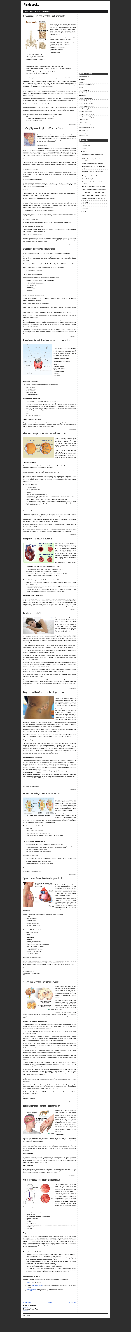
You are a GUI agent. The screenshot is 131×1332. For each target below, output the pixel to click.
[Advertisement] (93, 42)
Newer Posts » (27, 1302)
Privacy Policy (46, 11)
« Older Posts (72, 1302)
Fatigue (81, 87)
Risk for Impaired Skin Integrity (87, 127)
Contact (37, 11)
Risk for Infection (83, 130)
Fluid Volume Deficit (36, 1285)
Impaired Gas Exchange (85, 101)
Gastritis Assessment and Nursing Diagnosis (41, 1180)
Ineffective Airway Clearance (86, 109)
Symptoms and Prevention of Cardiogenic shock (42, 878)
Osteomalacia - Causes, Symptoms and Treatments (44, 16)
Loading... (25, 1307)
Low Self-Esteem (83, 122)
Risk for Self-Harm (83, 135)
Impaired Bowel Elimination (86, 98)
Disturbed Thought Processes (86, 84)
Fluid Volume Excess (84, 93)
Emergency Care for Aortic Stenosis (37, 538)
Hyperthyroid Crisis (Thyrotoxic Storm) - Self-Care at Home (47, 340)
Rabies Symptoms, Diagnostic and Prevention (41, 1106)
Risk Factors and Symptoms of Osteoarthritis (42, 793)
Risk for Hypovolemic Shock (86, 125)
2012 (82, 211)
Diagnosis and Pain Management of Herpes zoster (43, 692)
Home (26, 11)
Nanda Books (31, 5)
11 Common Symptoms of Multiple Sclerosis (41, 982)
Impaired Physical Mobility (86, 103)
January (84, 208)
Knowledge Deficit (31, 1289)
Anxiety (28, 1282)
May (83, 148)
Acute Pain (29, 1291)
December (85, 145)
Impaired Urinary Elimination (86, 106)
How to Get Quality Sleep (33, 613)
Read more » (72, 124)
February (84, 205)
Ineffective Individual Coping (86, 117)
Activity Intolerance (84, 76)
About (31, 11)
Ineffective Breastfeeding (85, 111)
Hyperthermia (82, 95)
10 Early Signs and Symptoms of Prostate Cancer (43, 128)
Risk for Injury (82, 133)
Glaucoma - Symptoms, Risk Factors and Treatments (44, 433)
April (83, 151)
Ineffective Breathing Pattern (86, 114)
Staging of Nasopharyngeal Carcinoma (39, 249)
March (84, 202)
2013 (82, 143)
